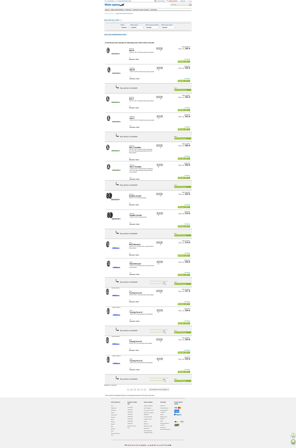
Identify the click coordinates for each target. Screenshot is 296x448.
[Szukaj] (190, 4)
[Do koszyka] (188, 62)
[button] (293, 434)
